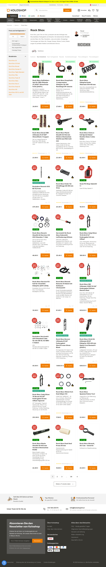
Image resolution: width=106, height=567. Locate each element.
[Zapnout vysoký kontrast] (4, 562)
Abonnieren (37, 541)
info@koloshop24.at (77, 508)
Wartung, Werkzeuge (88, 20)
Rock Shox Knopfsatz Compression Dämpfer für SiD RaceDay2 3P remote (64, 83)
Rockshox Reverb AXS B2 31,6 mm (41, 187)
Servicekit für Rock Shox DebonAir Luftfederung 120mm (64, 235)
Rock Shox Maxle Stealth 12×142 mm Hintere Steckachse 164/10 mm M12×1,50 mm (64, 137)
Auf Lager (15, 41)
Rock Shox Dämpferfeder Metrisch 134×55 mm (88, 82)
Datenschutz (26, 548)
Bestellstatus (52, 5)
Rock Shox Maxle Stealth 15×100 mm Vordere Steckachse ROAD (40, 447)
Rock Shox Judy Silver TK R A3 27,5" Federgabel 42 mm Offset (88, 236)
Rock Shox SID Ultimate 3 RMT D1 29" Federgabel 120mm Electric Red (88, 287)
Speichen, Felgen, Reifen (49, 20)
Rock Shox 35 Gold (14, 63)
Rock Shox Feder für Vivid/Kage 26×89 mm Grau (64, 186)
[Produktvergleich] (89, 10)
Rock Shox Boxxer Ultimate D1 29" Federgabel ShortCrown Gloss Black (63, 343)
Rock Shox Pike (13, 75)
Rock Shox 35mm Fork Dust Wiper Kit (64, 393)
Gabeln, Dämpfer (42, 20)
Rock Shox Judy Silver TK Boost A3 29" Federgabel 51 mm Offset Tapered (41, 398)
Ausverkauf (75, 16)
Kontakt (66, 5)
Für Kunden (60, 5)
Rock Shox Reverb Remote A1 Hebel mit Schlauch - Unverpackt (64, 285)
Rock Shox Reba (13, 81)
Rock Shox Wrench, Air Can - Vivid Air (87, 445)
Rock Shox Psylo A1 (14, 78)
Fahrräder (17, 20)
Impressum (74, 537)
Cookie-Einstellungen (49, 562)
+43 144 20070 (52, 508)
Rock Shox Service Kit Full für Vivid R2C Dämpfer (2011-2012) (41, 284)
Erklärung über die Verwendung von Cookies (28, 562)
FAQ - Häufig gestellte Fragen (80, 526)
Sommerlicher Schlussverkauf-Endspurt (19, 44)
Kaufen (46, 106)
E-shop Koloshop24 (13, 5)
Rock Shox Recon (14, 83)
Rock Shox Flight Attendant (16, 72)
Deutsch (94, 5)
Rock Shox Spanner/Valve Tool (87, 393)
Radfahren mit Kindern (96, 20)
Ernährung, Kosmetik (80, 20)
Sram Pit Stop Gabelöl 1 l (88, 185)
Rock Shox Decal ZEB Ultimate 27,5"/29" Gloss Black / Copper (40, 135)
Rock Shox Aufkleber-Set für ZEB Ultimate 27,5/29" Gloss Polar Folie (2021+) (41, 83)
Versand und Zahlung (78, 532)
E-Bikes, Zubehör (25, 20)
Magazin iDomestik (24, 5)
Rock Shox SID (13, 89)
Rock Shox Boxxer (14, 66)
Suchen (67, 10)
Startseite (9, 25)
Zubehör (72, 20)
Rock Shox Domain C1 (15, 69)
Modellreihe (13, 56)
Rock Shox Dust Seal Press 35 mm (64, 445)
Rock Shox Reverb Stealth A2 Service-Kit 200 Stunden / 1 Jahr (41, 235)
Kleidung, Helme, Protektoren (58, 20)
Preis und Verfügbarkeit (17, 30)
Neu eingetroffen (17, 47)
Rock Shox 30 (13, 60)
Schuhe (65, 20)
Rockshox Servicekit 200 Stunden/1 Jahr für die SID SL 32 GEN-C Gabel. (40, 340)
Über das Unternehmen (54, 529)
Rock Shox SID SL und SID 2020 (16, 93)
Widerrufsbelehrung (77, 534)
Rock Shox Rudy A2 (14, 86)
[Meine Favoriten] (93, 10)
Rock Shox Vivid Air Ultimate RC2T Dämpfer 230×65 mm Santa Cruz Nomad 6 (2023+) (88, 343)
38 (71, 476)
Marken (95, 16)
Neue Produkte (86, 16)
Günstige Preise (16, 50)
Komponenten (33, 20)
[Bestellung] (97, 10)
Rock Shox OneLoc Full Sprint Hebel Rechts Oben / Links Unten (87, 136)
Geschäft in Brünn (77, 540)
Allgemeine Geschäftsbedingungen (82, 529)
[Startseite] (16, 10)
